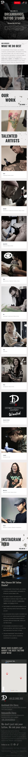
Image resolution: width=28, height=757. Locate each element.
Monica (5, 490)
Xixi (4, 279)
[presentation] (7, 121)
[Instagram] (11, 744)
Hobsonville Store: (9, 712)
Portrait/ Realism (6, 76)
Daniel (4, 209)
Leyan (4, 455)
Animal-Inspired (19, 76)
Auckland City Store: (10, 704)
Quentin (5, 244)
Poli (4, 385)
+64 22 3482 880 (16, 698)
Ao (3, 314)
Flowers (3, 89)
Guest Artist (6, 420)
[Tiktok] (18, 744)
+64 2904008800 (8, 719)
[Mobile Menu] (26, 3)
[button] (14, 28)
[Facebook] (15, 744)
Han (4, 173)
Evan (4, 525)
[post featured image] (14, 158)
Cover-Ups (18, 89)
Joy (4, 349)
